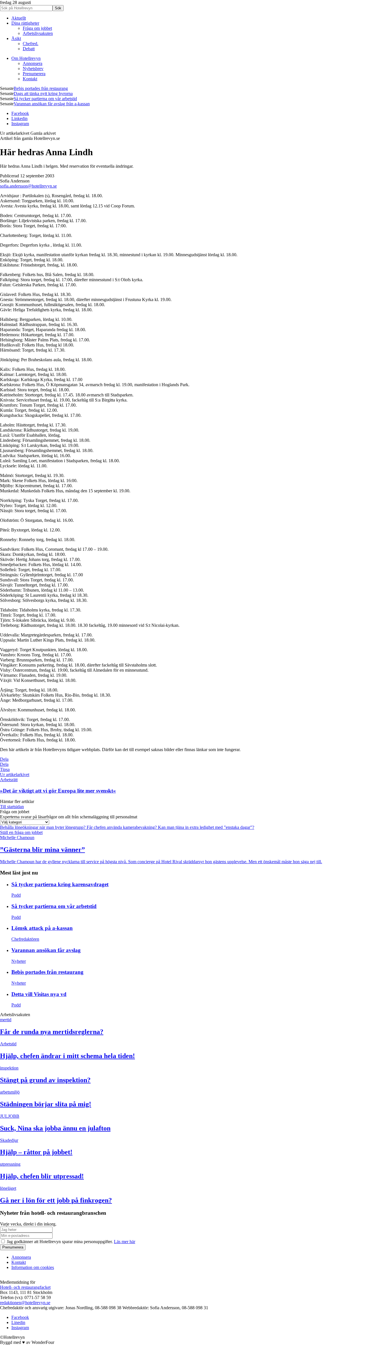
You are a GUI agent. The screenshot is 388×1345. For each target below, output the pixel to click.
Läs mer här (124, 1241)
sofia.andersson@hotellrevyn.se (28, 186)
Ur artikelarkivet (14, 774)
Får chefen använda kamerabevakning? (122, 827)
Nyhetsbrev (33, 68)
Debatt (29, 48)
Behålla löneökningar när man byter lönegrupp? (43, 827)
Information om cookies (32, 1267)
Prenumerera (34, 73)
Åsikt (16, 38)
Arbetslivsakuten (38, 33)
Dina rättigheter (25, 23)
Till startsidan (12, 806)
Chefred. (30, 43)
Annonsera (32, 63)
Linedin (18, 1322)
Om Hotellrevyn (26, 58)
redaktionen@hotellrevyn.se (25, 1302)
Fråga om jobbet (37, 28)
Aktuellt (18, 18)
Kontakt (30, 78)
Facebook (20, 113)
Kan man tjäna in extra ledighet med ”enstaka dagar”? (206, 827)
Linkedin (19, 118)
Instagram (20, 123)
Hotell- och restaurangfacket (25, 1287)
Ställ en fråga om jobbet (21, 832)
